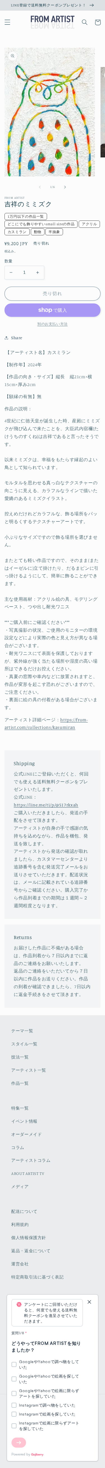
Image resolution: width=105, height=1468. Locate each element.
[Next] (18, 1443)
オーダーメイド (26, 1134)
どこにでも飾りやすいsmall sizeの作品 (41, 224)
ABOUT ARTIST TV (27, 1173)
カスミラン (17, 231)
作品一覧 (20, 1083)
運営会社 (20, 1263)
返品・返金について (31, 1250)
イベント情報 (24, 1121)
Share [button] (16, 337)
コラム (17, 1147)
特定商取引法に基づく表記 (37, 1277)
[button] (7, 22)
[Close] (89, 1302)
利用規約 (20, 1224)
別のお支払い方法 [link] (52, 324)
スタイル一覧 (24, 1043)
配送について (24, 1211)
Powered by (20, 1454)
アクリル (89, 224)
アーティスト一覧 (28, 1070)
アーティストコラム (31, 1160)
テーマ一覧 (22, 1030)
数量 (8, 261)
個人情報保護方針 (28, 1237)
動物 (37, 231)
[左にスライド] (40, 187)
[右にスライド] (65, 187)
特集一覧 (20, 1108)
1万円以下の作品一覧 (26, 216)
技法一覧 (20, 1057)
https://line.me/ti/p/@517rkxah (46, 805)
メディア (20, 1186)
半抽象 (54, 231)
